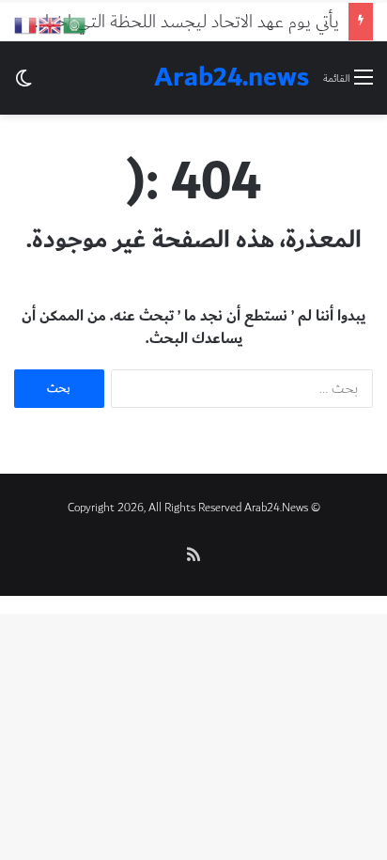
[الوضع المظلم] (23, 85)
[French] (26, 23)
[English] (51, 23)
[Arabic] (75, 23)
